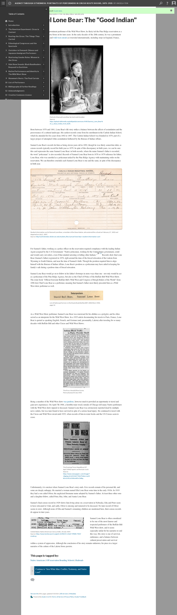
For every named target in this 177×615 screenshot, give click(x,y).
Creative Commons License (20, 95)
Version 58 (34, 594)
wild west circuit (60, 37)
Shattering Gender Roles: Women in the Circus (23, 58)
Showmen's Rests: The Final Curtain (23, 78)
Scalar (44, 597)
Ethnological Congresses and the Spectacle (22, 44)
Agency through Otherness (64, 3)
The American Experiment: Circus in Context (23, 30)
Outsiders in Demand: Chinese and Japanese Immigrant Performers (23, 51)
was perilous (68, 401)
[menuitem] (3, 3)
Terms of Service (57, 597)
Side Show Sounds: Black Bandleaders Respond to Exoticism (24, 65)
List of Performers (16, 82)
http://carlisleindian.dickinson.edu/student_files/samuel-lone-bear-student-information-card (68, 237)
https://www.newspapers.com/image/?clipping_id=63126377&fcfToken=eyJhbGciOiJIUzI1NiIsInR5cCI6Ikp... (76, 476)
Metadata (72, 594)
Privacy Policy (69, 597)
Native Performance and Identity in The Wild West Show (23, 72)
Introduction (14, 25)
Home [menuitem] (10, 21)
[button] (167, 3)
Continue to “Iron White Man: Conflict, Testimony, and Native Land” (61, 570)
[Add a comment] (33, 580)
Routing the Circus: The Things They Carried (24, 37)
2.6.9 (48, 597)
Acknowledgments (16, 91)
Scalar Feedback (80, 597)
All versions (64, 594)
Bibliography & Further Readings (22, 87)
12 (101, 253)
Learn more (58, 11)
